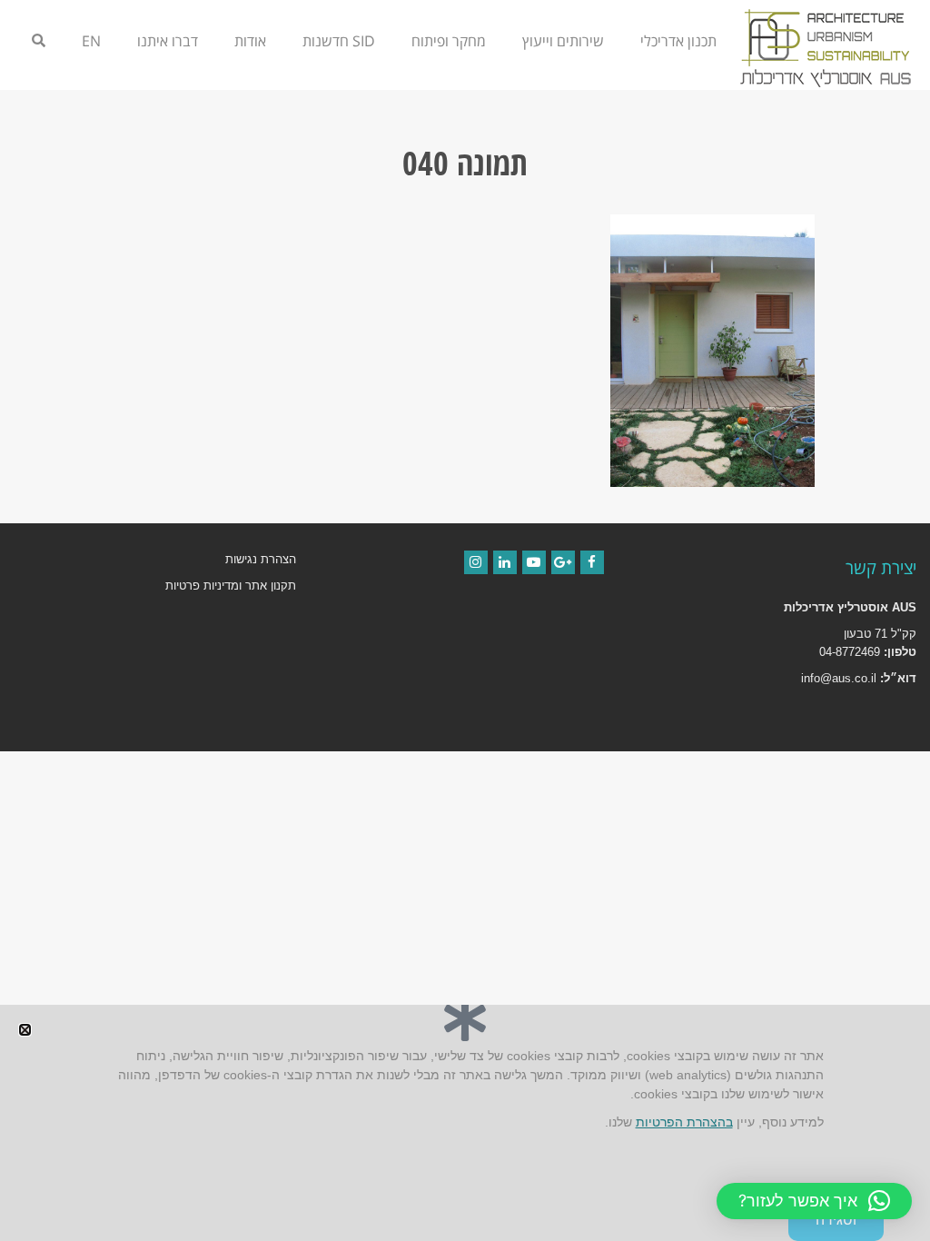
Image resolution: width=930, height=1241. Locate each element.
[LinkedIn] (505, 562)
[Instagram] (476, 562)
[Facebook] (592, 562)
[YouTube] (534, 562)
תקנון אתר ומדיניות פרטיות (230, 585)
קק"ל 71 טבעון (880, 633)
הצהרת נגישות (260, 559)
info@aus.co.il (838, 678)
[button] (814, 1201)
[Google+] (563, 562)
